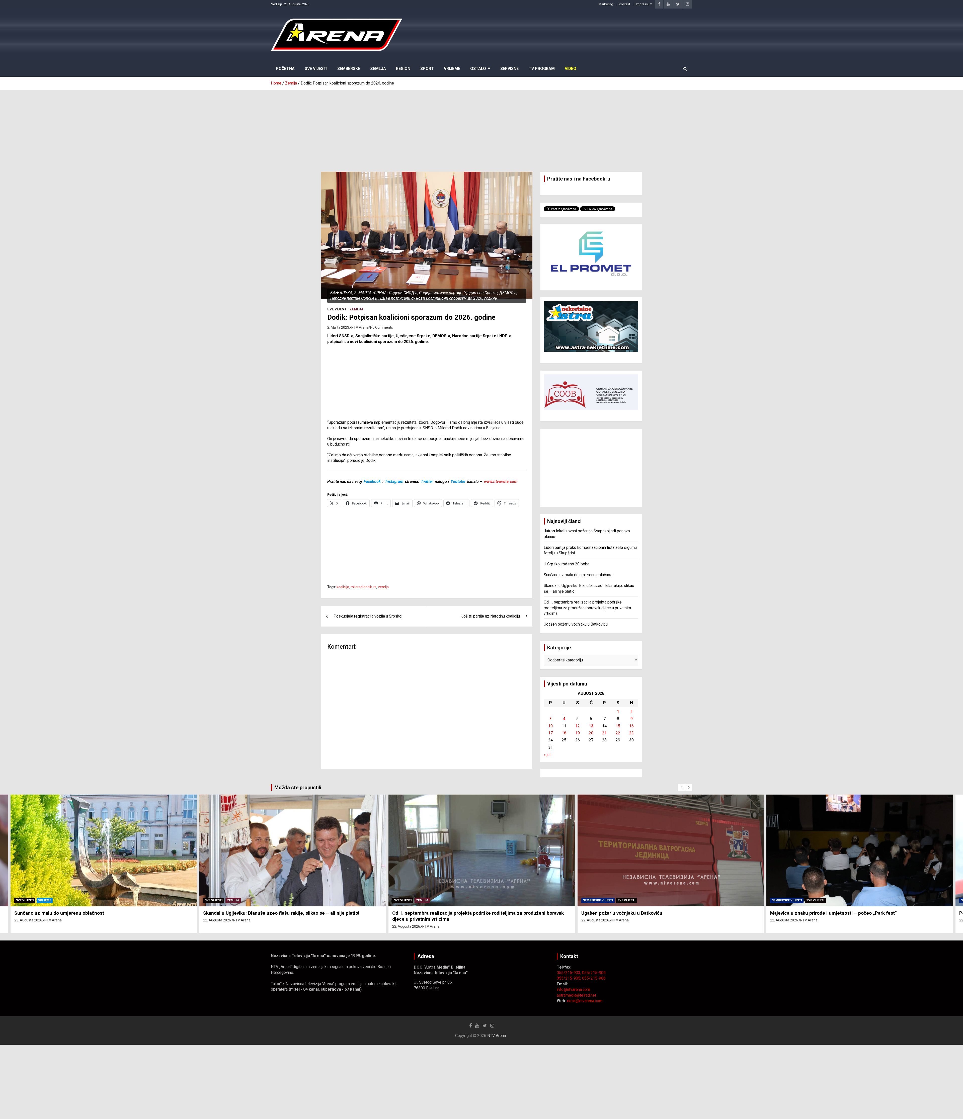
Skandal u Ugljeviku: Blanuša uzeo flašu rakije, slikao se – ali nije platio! (281, 913)
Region (403, 68)
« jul (547, 754)
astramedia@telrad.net (576, 995)
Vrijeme (452, 68)
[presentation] (681, 787)
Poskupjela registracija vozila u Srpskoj (368, 616)
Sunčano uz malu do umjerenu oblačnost (579, 574)
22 (618, 733)
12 (577, 726)
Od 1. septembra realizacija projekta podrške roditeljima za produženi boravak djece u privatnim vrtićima (587, 608)
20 (591, 733)
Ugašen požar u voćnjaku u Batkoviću (576, 624)
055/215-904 (594, 972)
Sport (427, 68)
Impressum (644, 4)
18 (564, 733)
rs (374, 587)
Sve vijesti (337, 309)
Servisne (509, 68)
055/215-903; (569, 972)
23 (631, 733)
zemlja (383, 587)
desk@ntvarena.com (584, 1000)
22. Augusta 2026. (217, 920)
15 (618, 726)
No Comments (381, 327)
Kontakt (624, 4)
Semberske (348, 68)
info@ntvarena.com (573, 989)
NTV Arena (360, 327)
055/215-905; (569, 978)
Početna (285, 68)
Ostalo (478, 68)
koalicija (343, 587)
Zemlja (378, 68)
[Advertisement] (481, 127)
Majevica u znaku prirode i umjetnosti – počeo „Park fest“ (833, 913)
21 (604, 733)
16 (631, 726)
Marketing (606, 4)
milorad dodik (361, 587)
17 (550, 733)
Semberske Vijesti (598, 900)
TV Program (542, 68)
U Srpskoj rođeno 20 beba (566, 564)
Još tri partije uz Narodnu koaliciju (490, 616)
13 (591, 726)
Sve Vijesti (316, 68)
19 (577, 733)
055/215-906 (594, 978)
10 (550, 726)
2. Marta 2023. (338, 327)
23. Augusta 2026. (28, 920)
